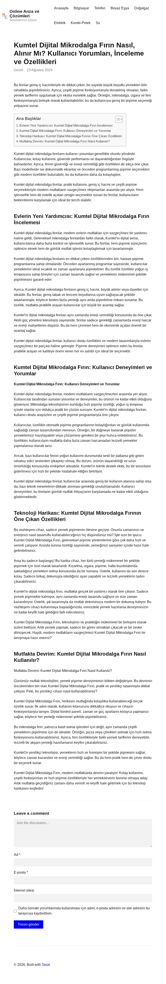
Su (98, 23)
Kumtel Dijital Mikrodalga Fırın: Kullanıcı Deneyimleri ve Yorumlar (65, 130)
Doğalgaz (141, 8)
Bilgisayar (81, 8)
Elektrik (59, 23)
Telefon (99, 8)
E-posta (21, 872)
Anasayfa (61, 8)
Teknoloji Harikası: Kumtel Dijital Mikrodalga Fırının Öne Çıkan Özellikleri (70, 136)
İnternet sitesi (24, 890)
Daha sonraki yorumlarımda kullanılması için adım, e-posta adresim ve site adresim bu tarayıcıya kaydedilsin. (84, 910)
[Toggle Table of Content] (117, 119)
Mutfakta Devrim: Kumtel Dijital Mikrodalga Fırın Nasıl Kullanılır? (64, 141)
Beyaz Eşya (120, 8)
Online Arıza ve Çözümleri (24, 13)
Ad (17, 855)
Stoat (46, 964)
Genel (18, 70)
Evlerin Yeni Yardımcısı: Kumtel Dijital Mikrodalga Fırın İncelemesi (65, 125)
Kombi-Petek (81, 23)
